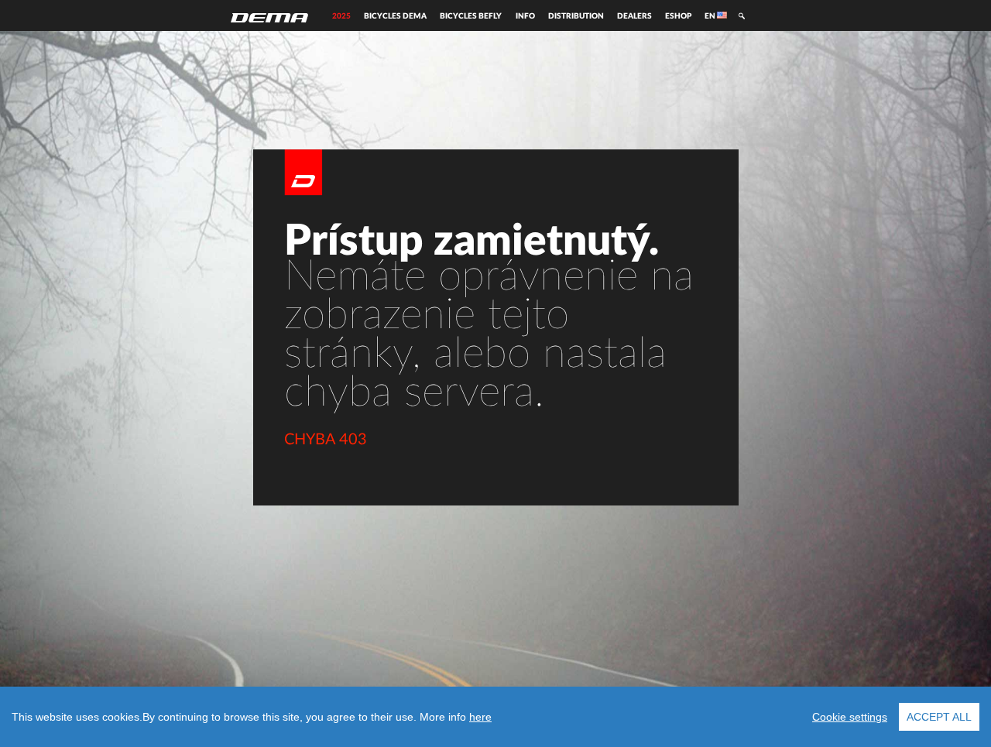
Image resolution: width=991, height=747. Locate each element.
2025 (341, 16)
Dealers (634, 16)
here (480, 717)
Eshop (678, 16)
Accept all (939, 717)
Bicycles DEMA (395, 16)
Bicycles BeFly (471, 16)
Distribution (576, 16)
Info (525, 16)
